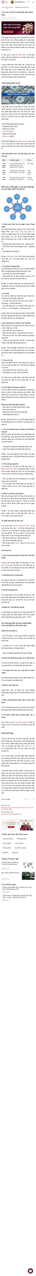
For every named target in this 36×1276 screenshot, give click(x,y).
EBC (6, 785)
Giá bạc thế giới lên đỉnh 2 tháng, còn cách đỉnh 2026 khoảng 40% (17, 888)
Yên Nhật (5, 131)
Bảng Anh (5, 136)
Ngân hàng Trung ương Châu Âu (22, 232)
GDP (21, 501)
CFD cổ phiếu (7, 843)
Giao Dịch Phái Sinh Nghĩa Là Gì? (11, 814)
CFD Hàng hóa (21, 839)
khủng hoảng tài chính (21, 526)
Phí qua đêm (7, 848)
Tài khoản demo (8, 839)
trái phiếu (15, 646)
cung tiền (13, 236)
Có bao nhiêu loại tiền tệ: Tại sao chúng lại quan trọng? (9, 863)
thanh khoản (8, 469)
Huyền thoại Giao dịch (22, 7)
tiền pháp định (20, 55)
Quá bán (5, 852)
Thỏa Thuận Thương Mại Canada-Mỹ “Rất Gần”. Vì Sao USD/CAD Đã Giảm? (17, 896)
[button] (30, 1271)
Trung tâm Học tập (7, 7)
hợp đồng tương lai (22, 722)
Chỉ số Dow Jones (20, 848)
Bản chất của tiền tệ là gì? (10, 873)
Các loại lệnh (19, 843)
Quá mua (15, 852)
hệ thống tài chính (22, 141)
